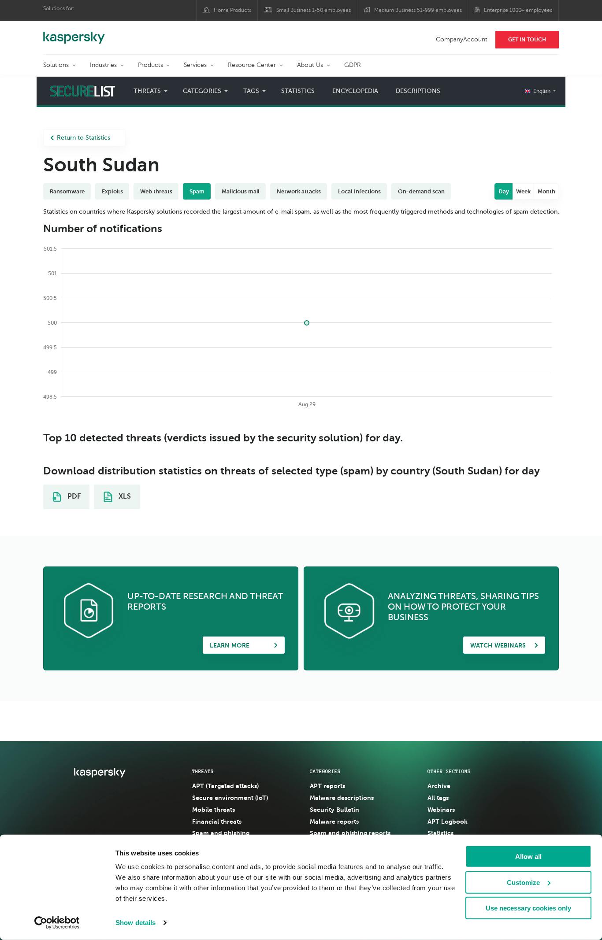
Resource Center (252, 65)
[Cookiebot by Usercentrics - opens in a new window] (57, 922)
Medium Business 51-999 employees (418, 10)
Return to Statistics (83, 137)
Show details (135, 922)
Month (546, 191)
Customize (523, 882)
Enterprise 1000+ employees (518, 10)
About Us (310, 65)
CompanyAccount (461, 39)
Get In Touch (527, 40)
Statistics (298, 91)
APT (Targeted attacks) (225, 785)
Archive (438, 785)
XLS (124, 496)
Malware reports (334, 821)
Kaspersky (74, 33)
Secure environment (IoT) (230, 797)
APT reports (327, 785)
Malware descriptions (342, 797)
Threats (203, 771)
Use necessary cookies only (528, 908)
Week (523, 191)
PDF (73, 496)
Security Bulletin (334, 809)
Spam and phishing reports (350, 832)
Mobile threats (213, 809)
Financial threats (217, 821)
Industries (103, 65)
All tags (438, 797)
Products (150, 65)
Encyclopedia (355, 91)
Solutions (56, 65)
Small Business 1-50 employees (313, 10)
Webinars (441, 809)
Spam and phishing (220, 832)
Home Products (232, 10)
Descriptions (418, 91)
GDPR (352, 65)
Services (195, 65)
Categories (325, 771)
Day (503, 191)
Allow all (528, 856)
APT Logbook (447, 821)
